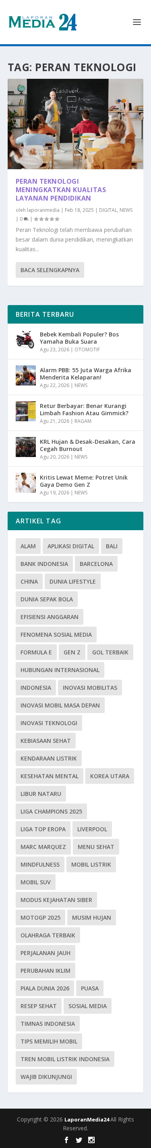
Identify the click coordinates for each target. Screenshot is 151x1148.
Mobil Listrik (91, 864)
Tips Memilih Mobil (49, 1041)
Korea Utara (109, 776)
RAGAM (82, 421)
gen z (72, 652)
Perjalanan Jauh (45, 953)
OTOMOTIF (87, 349)
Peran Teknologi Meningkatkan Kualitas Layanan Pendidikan (61, 190)
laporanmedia (43, 210)
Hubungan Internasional (60, 670)
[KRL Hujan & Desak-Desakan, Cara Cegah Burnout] (26, 447)
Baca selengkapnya (50, 270)
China (29, 581)
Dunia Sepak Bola (47, 599)
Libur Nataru (41, 793)
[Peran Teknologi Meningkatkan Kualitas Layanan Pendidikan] (76, 124)
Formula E (36, 652)
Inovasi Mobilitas (90, 687)
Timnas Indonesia (48, 1023)
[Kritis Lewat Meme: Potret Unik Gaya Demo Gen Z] (26, 483)
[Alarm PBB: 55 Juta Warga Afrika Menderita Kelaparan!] (26, 375)
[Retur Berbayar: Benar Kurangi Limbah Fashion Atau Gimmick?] (26, 411)
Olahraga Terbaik (48, 935)
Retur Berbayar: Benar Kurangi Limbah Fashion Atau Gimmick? (84, 409)
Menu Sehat (96, 847)
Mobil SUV (36, 882)
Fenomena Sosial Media (56, 634)
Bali (112, 546)
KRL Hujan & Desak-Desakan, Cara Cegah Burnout (87, 445)
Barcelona (96, 564)
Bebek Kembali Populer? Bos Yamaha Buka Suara (79, 337)
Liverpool (92, 829)
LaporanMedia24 (87, 1119)
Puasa (90, 988)
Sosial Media (87, 1006)
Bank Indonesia (44, 564)
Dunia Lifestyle (73, 581)
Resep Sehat (39, 1006)
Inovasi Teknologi (49, 723)
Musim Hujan (91, 917)
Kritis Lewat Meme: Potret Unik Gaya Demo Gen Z (84, 481)
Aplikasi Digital (71, 546)
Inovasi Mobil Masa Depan (60, 705)
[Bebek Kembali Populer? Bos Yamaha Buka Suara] (26, 340)
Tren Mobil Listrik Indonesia (65, 1059)
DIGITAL (108, 210)
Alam (28, 546)
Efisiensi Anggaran (50, 617)
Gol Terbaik (110, 652)
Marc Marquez (43, 847)
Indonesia (36, 687)
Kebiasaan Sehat (46, 740)
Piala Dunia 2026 (45, 988)
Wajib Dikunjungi (46, 1076)
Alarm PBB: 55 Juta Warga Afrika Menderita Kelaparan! (85, 373)
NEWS (126, 210)
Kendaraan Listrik (49, 758)
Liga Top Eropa (43, 829)
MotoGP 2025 (40, 917)
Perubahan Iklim (45, 970)
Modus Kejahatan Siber (56, 900)
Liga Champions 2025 (51, 811)
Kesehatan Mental (50, 776)
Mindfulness (40, 864)
